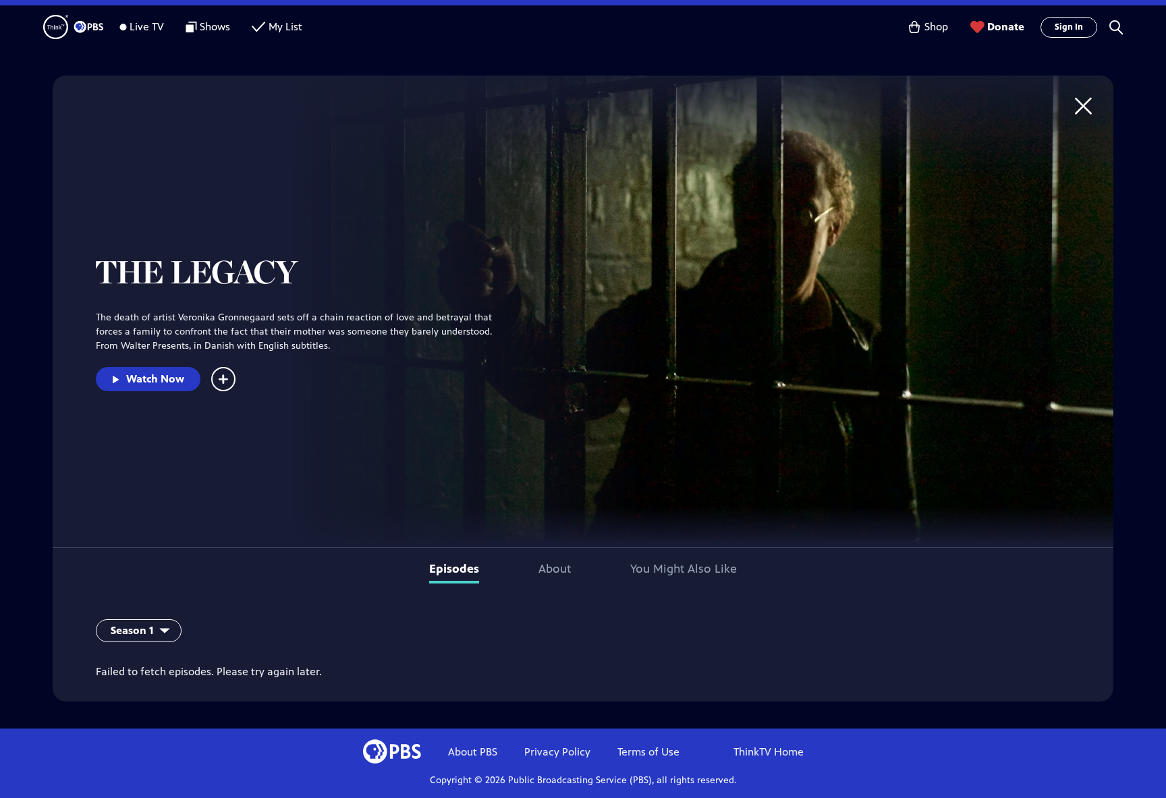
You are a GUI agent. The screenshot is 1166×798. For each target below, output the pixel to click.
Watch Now (155, 378)
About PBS (472, 751)
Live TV (147, 26)
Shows (215, 26)
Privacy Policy (557, 751)
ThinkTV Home (768, 751)
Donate (1005, 26)
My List (285, 26)
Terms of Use (648, 751)
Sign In (1069, 27)
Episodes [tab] (454, 568)
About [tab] (554, 568)
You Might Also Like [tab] (683, 568)
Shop (936, 26)
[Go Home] (1083, 105)
